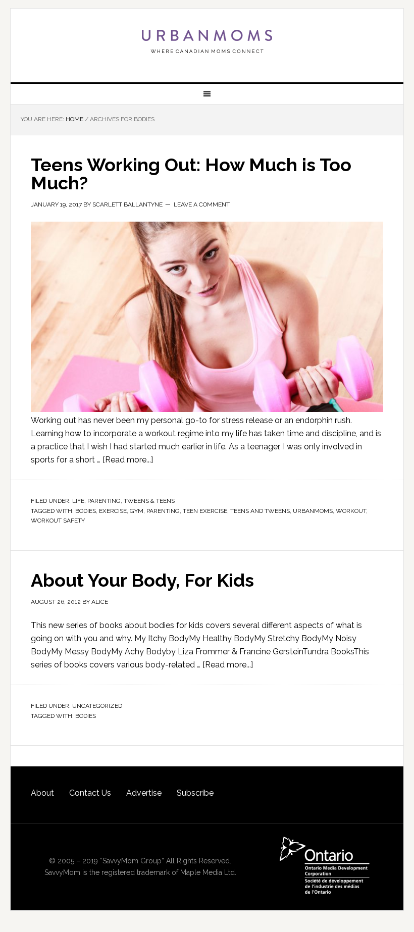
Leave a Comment (202, 204)
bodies (85, 510)
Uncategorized (97, 705)
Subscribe (195, 793)
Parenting (104, 500)
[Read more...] (127, 459)
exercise (113, 510)
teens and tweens (260, 510)
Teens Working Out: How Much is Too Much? (191, 173)
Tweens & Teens (149, 500)
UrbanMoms (207, 41)
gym (136, 510)
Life (78, 500)
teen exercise (205, 510)
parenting (163, 510)
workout (351, 510)
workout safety (58, 520)
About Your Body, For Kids (142, 580)
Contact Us (90, 793)
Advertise (144, 793)
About (42, 793)
